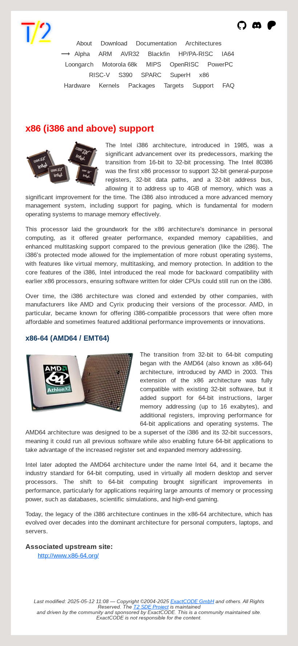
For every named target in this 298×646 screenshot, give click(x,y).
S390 (125, 75)
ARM (105, 54)
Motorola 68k (119, 64)
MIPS (153, 64)
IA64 (228, 54)
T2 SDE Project (151, 607)
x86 (204, 75)
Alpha (82, 54)
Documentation (156, 43)
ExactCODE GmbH (192, 601)
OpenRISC (184, 64)
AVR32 (130, 54)
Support (203, 85)
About (84, 43)
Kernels (109, 85)
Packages (141, 85)
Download (114, 43)
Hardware (77, 85)
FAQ (228, 85)
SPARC (151, 75)
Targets (174, 85)
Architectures (203, 43)
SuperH (180, 75)
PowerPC (220, 64)
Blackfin (159, 54)
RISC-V (99, 75)
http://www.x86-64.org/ (68, 555)
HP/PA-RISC (195, 54)
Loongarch (79, 64)
